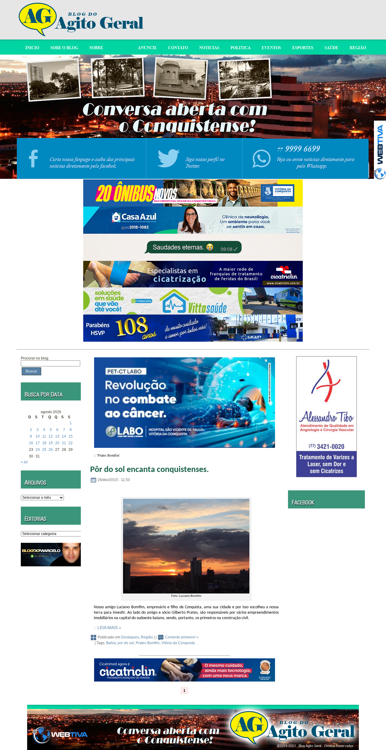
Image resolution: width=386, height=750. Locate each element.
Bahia (111, 643)
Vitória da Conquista (178, 643)
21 (64, 443)
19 (51, 443)
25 (44, 450)
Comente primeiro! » (181, 637)
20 (57, 443)
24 (38, 450)
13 (57, 436)
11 (44, 436)
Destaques (130, 637)
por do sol (126, 643)
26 (51, 450)
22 (70, 443)
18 (44, 443)
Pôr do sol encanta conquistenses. (149, 470)
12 (51, 436)
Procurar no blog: (35, 358)
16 (31, 443)
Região (147, 637)
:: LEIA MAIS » (107, 627)
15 (70, 436)
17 (38, 443)
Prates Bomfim (148, 643)
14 (64, 436)
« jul (24, 462)
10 (38, 436)
